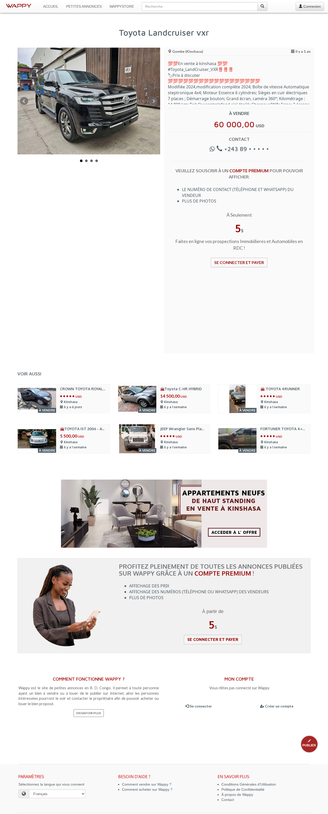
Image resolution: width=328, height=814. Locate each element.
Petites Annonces (84, 6)
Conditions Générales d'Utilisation (248, 784)
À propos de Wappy (237, 794)
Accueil (50, 6)
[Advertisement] (239, 314)
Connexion (311, 6)
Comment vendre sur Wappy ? (146, 784)
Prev (24, 101)
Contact (227, 800)
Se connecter (200, 706)
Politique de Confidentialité (242, 789)
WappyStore (121, 6)
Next (153, 101)
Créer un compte (278, 706)
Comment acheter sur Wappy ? (147, 789)
